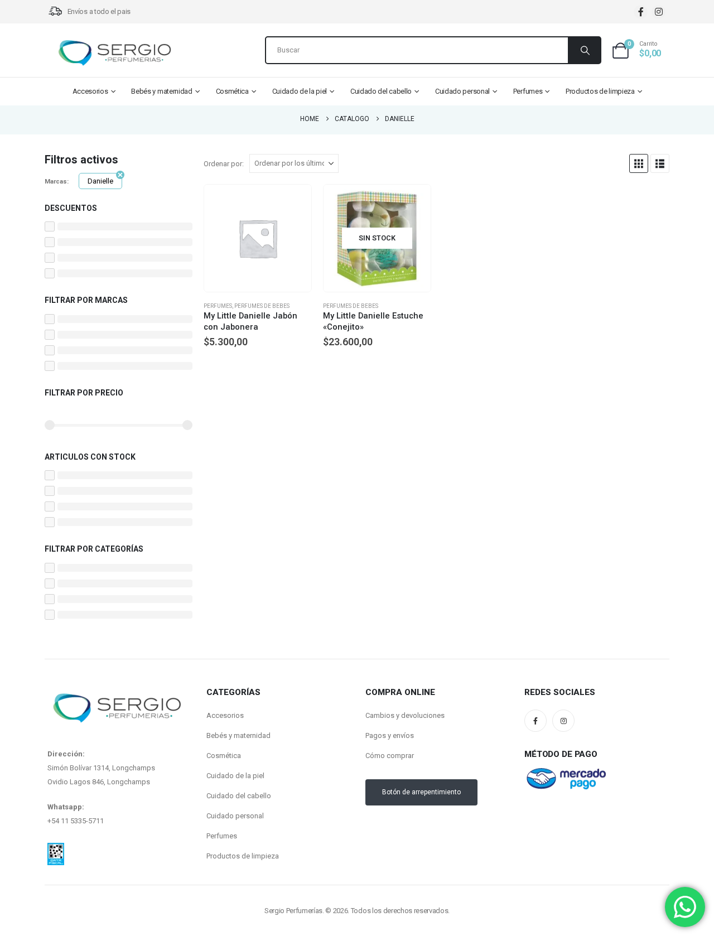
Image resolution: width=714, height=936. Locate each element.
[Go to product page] (257, 238)
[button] (638, 163)
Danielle (100, 181)
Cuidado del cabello (381, 91)
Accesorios (90, 91)
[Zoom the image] (55, 849)
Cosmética (232, 91)
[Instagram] (658, 12)
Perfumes (528, 91)
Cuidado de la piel (299, 91)
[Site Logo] (114, 53)
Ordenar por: (224, 164)
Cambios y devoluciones (405, 715)
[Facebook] (641, 12)
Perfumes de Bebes (262, 306)
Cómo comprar (389, 755)
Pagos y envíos (389, 735)
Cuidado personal (462, 91)
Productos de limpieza (600, 91)
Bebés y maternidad (161, 91)
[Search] (584, 50)
